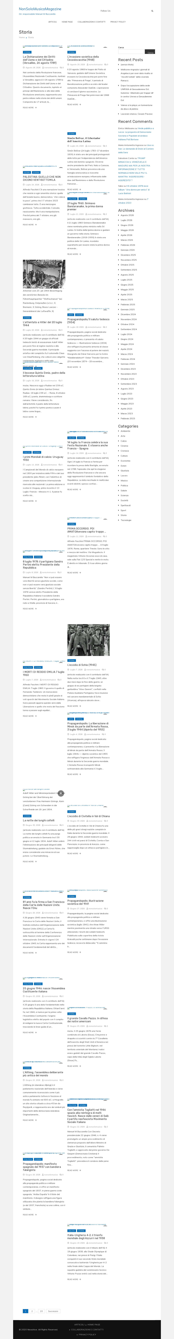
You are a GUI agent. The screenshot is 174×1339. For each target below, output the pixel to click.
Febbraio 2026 (128, 245)
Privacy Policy (118, 22)
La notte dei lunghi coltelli (38, 820)
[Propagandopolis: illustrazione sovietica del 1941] (88, 891)
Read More (28, 107)
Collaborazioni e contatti (91, 22)
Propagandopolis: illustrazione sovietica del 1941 (85, 902)
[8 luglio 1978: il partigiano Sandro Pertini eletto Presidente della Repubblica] (44, 551)
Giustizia (125, 470)
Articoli (52, 22)
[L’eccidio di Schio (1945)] (88, 640)
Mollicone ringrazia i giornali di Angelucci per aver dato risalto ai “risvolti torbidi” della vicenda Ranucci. (136, 75)
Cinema (124, 446)
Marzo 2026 (127, 240)
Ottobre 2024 (127, 324)
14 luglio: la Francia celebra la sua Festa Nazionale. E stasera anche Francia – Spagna (87, 445)
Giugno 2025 (127, 284)
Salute (124, 490)
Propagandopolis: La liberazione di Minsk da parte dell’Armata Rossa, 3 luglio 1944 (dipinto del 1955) (88, 726)
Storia (27, 52)
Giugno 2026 (127, 225)
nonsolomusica (51, 67)
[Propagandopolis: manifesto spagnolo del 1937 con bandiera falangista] (44, 1154)
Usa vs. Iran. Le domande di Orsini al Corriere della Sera (136, 149)
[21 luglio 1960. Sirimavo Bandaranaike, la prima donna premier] (88, 193)
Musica (124, 480)
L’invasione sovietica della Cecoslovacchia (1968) (83, 58)
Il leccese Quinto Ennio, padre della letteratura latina (44, 374)
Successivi (53, 1311)
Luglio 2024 (126, 334)
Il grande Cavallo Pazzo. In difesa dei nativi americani (87, 1020)
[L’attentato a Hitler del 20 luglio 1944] (44, 274)
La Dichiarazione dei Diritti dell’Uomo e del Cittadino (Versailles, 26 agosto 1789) (39, 59)
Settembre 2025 (129, 269)
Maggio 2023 (127, 403)
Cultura (28, 368)
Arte (71, 315)
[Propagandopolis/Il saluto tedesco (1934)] (88, 309)
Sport (123, 510)
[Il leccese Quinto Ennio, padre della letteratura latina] (44, 363)
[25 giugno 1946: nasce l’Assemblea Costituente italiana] (44, 978)
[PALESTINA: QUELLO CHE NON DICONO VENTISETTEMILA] (44, 167)
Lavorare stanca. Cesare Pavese (136, 114)
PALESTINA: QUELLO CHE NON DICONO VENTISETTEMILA (42, 178)
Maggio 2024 (127, 344)
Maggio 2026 (127, 230)
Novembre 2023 (129, 374)
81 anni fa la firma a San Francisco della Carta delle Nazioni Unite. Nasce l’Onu (44, 905)
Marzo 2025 (127, 299)
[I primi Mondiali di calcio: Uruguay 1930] (44, 447)
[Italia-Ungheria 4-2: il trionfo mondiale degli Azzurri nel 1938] (88, 1225)
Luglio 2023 (126, 393)
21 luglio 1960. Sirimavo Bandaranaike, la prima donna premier (85, 206)
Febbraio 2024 (128, 359)
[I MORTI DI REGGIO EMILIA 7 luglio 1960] (44, 662)
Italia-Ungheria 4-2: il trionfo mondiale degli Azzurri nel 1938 (86, 1237)
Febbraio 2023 (128, 418)
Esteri (27, 172)
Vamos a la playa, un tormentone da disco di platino (136, 107)
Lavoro (124, 475)
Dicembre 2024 (128, 314)
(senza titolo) (127, 64)
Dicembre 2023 (128, 369)
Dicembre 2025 (128, 255)
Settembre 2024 (129, 329)
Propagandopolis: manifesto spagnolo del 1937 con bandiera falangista (42, 1166)
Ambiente (125, 431)
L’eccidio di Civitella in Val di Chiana (88, 816)
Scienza (125, 495)
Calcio (72, 438)
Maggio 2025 (127, 289)
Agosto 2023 (127, 388)
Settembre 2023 (129, 384)
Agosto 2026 (127, 215)
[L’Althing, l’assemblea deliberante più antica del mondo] (44, 1062)
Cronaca (125, 450)
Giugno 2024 (127, 339)
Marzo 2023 (127, 413)
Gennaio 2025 (128, 309)
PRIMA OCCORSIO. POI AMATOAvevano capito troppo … (86, 530)
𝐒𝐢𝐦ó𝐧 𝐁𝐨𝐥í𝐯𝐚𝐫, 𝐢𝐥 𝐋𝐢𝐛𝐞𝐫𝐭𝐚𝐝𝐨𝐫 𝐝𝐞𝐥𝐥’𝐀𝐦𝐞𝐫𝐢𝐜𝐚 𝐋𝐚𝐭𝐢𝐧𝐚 (83, 140)
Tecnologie (126, 520)
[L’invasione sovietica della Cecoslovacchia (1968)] (88, 47)
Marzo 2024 (127, 354)
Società (124, 500)
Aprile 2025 (126, 294)
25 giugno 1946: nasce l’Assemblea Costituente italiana (44, 990)
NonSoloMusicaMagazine (40, 9)
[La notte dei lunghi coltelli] (44, 790)
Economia (125, 460)
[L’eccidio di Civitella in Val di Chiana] (88, 806)
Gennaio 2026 (128, 250)
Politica (72, 199)
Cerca (121, 47)
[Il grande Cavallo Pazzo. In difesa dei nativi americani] (88, 1008)
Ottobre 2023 (127, 379)
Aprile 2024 (126, 349)
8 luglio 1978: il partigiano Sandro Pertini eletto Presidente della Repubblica (43, 564)
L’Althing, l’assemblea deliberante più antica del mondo (43, 1074)
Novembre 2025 (129, 260)
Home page (67, 22)
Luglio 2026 (126, 220)
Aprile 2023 (126, 408)
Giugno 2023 (127, 398)
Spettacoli (126, 505)
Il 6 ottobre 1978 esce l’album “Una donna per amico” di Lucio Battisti (134, 190)
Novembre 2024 (129, 319)
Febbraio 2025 (128, 304)
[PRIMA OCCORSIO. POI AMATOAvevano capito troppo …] (88, 518)
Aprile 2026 (126, 235)
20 (41, 1311)
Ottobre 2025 (127, 264)
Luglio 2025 (126, 279)
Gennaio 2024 (128, 364)
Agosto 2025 (127, 274)
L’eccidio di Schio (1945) (82, 664)
